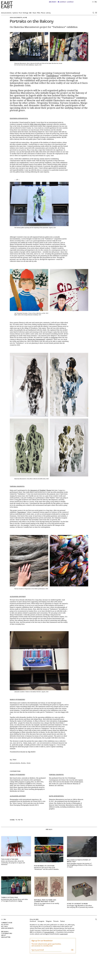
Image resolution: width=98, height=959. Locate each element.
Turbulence (52, 75)
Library (48, 13)
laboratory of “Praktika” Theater (40, 490)
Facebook (33, 921)
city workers (63, 721)
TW (22, 820)
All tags (4, 926)
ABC (30, 13)
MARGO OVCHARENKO (17, 699)
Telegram (49, 921)
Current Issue (6, 922)
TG (16, 820)
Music (34, 13)
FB (19, 820)
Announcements (6, 13)
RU (96, 2)
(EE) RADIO (52, 2)
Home (25, 17)
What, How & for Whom (38, 124)
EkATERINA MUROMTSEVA (19, 118)
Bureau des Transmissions (36, 339)
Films (38, 13)
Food (20, 13)
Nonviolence (22, 512)
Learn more (64, 934)
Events (23, 763)
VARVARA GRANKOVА (17, 486)
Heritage (25, 13)
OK (72, 950)
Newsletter (5, 937)
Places (43, 13)
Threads (56, 921)
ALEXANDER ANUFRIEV (18, 596)
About (3, 935)
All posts (4, 924)
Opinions (15, 13)
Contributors (6, 933)
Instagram (54, 337)
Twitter (62, 921)
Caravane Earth (49, 932)
